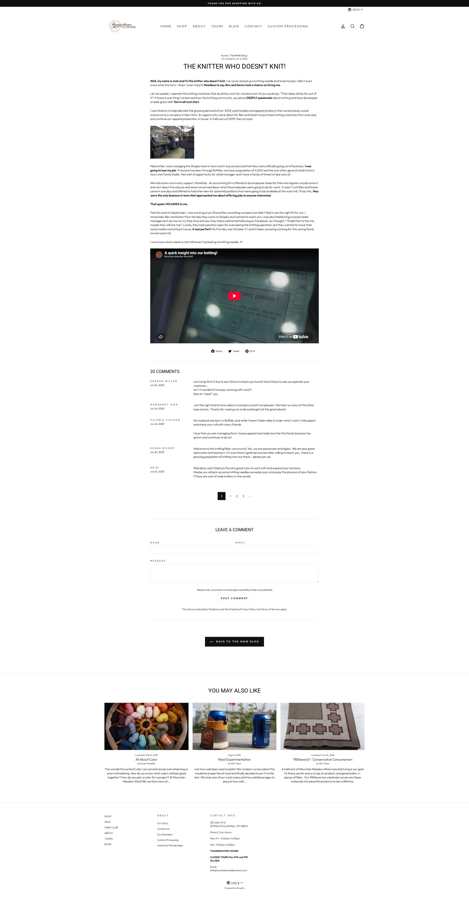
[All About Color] (146, 726)
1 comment (140, 755)
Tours (217, 26)
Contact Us (163, 828)
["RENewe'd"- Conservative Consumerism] (322, 726)
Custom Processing (288, 26)
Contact (253, 26)
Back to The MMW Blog (237, 641)
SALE (107, 821)
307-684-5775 (218, 822)
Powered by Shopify (234, 888)
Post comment (234, 598)
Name (155, 542)
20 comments (228, 58)
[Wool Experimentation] (235, 726)
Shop (182, 26)
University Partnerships (170, 845)
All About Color (146, 759)
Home (166, 26)
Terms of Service (270, 609)
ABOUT (108, 833)
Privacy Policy (248, 609)
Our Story (162, 823)
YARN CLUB (111, 827)
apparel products (265, 110)
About (199, 26)
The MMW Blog (238, 55)
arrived (247, 119)
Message (158, 560)
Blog (234, 26)
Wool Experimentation (234, 759)
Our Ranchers (165, 834)
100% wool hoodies (236, 110)
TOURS (108, 838)
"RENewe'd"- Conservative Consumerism (322, 759)
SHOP (107, 816)
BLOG (107, 844)
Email (240, 542)
